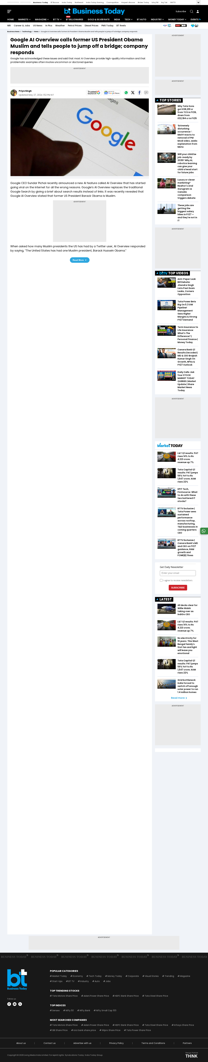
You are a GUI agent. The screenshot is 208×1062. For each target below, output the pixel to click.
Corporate (133, 976)
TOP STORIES (170, 100)
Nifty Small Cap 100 (106, 1010)
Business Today (40, 2)
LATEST (166, 599)
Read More (78, 260)
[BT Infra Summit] (167, 25)
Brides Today (143, 2)
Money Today (176, 19)
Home (10, 19)
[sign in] (198, 11)
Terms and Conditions (153, 1043)
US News (37, 25)
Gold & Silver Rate (98, 19)
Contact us (50, 1043)
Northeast (79, 2)
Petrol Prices (75, 25)
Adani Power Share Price (96, 995)
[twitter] (20, 1004)
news (36, 31)
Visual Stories (152, 976)
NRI (9, 25)
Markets (23, 19)
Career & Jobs (22, 25)
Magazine (40, 19)
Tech (127, 19)
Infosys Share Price (184, 1025)
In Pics (48, 25)
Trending (169, 976)
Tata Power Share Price (138, 1030)
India (117, 19)
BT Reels (121, 25)
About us (21, 1043)
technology (27, 31)
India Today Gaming (95, 2)
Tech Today (95, 976)
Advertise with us (82, 1043)
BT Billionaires (74, 19)
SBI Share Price (60, 1030)
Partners (187, 1043)
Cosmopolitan (112, 2)
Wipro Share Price (111, 1030)
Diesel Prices (91, 25)
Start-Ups (57, 981)
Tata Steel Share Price (156, 995)
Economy (78, 976)
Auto (97, 981)
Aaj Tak (164, 2)
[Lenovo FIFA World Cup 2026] (181, 25)
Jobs (108, 981)
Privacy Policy (116, 1043)
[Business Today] (94, 11)
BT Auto (141, 19)
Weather (60, 25)
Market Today (59, 976)
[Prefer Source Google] (94, 92)
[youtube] (14, 1004)
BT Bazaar (55, 2)
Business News (13, 31)
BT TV (56, 19)
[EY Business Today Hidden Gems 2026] (195, 25)
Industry (156, 19)
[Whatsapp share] (126, 92)
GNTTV (173, 2)
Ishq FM (155, 2)
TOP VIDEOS (178, 273)
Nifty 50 (70, 1010)
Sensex (56, 1010)
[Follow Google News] (111, 92)
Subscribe (181, 11)
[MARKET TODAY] (170, 445)
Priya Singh (25, 90)
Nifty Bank (85, 1010)
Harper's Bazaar (128, 2)
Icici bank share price (85, 1030)
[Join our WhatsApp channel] (203, 533)
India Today (67, 2)
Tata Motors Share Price (65, 995)
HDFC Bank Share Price (127, 995)
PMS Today (107, 25)
